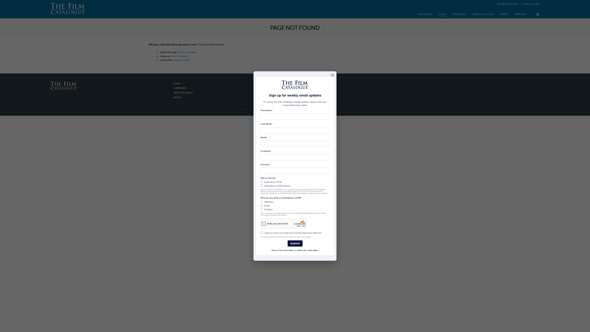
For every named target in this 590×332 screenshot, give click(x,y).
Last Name (266, 124)
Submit (295, 243)
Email (263, 137)
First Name (266, 110)
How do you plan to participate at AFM (281, 198)
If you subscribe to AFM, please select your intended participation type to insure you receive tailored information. (293, 214)
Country (265, 164)
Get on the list (268, 178)
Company (266, 151)
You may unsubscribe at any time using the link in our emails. (286, 237)
